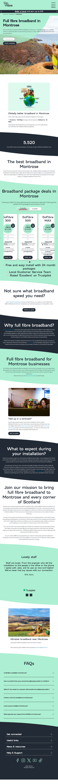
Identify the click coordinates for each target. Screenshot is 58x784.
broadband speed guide (15, 302)
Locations (11, 14)
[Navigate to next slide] (57, 11)
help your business (31, 375)
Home (5, 14)
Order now (8, 257)
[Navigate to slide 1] (26, 262)
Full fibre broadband (8, 329)
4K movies (30, 342)
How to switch (14, 433)
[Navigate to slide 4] (31, 262)
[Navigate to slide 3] (29, 262)
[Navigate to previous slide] (1, 11)
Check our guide (29, 309)
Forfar (37, 647)
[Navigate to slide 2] (28, 262)
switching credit (25, 426)
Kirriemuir (44, 647)
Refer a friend (20, 11)
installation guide (39, 471)
